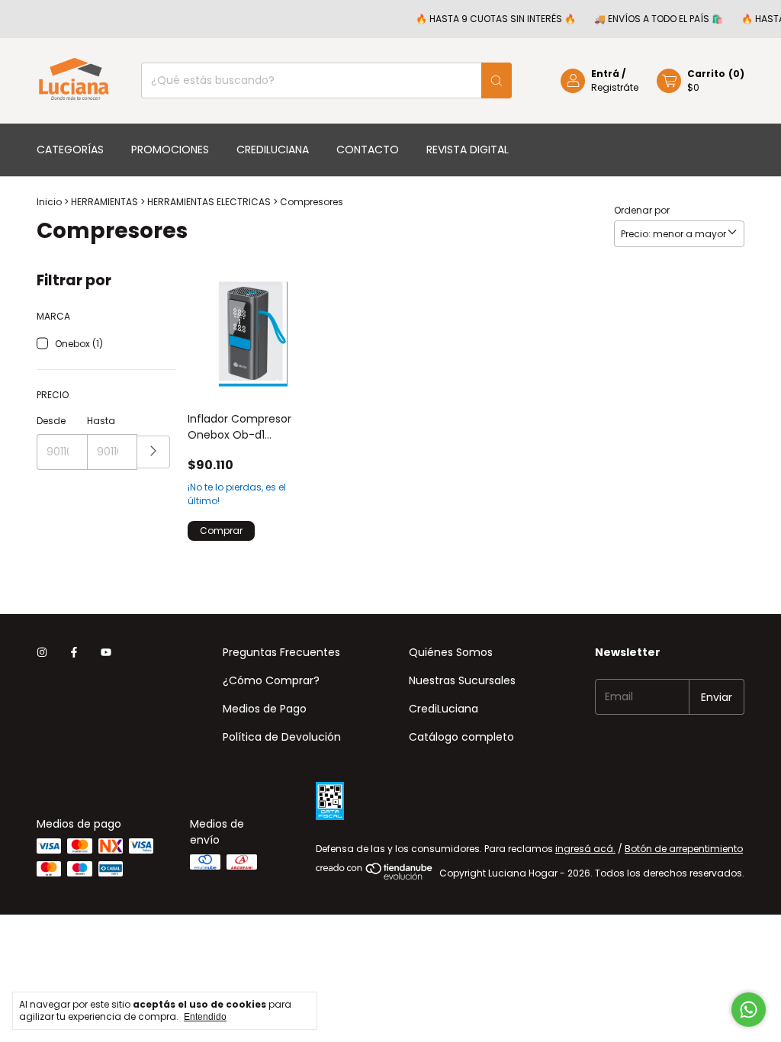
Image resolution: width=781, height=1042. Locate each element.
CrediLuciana (443, 708)
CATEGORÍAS (70, 149)
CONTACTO (367, 149)
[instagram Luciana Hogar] (42, 653)
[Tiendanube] (375, 876)
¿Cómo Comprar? (271, 680)
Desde (51, 420)
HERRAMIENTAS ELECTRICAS (209, 201)
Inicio (49, 201)
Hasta (101, 420)
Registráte (614, 87)
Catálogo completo (461, 737)
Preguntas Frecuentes (281, 652)
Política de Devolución (282, 737)
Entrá (605, 73)
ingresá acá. (585, 848)
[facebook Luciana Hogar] (74, 653)
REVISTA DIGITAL (467, 149)
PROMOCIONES (170, 149)
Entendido (205, 1016)
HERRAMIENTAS (105, 201)
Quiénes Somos (451, 652)
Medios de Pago (265, 708)
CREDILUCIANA (272, 149)
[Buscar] (496, 80)
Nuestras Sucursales (462, 680)
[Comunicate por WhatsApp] (748, 1009)
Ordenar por (642, 210)
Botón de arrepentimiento (684, 848)
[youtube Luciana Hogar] (106, 653)
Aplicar (153, 452)
